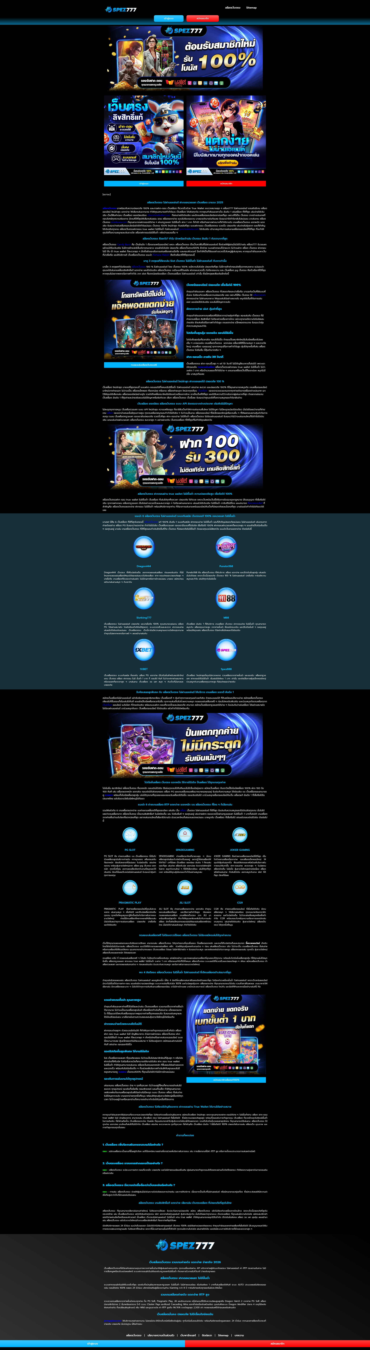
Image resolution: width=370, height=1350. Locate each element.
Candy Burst (124, 244)
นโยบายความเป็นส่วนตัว (161, 1335)
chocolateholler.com (158, 215)
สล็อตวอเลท (259, 295)
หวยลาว (109, 795)
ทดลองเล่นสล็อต (206, 367)
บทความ (239, 1335)
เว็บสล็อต (202, 391)
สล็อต (110, 413)
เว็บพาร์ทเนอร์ (188, 1335)
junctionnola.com (189, 229)
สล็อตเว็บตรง (232, 8)
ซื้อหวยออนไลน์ (255, 503)
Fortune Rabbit (161, 255)
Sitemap (251, 8)
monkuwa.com (119, 222)
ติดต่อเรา (207, 1335)
